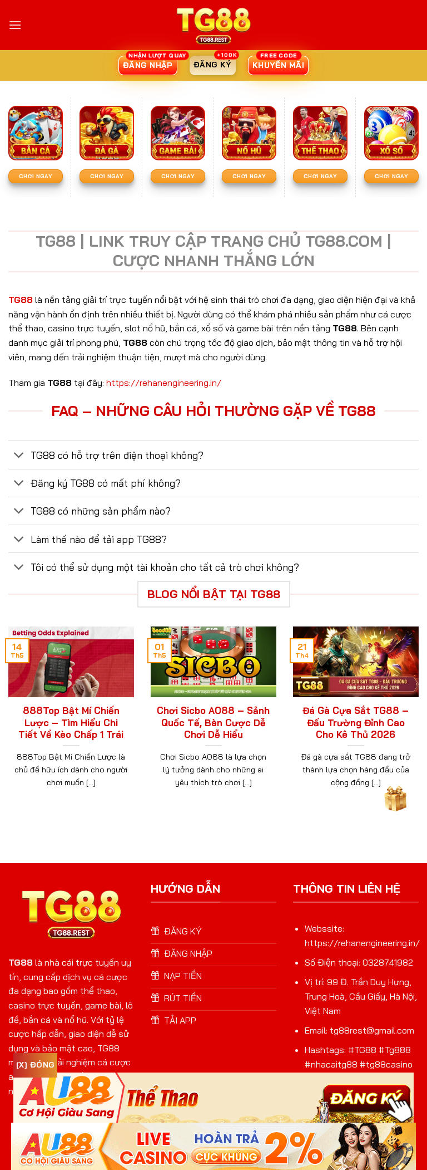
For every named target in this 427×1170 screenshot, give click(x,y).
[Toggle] (19, 456)
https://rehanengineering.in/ (163, 382)
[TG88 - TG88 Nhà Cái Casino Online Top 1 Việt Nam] (213, 25)
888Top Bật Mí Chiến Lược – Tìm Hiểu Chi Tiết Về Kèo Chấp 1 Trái (70, 722)
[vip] (394, 796)
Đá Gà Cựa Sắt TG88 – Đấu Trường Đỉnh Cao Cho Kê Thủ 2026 (355, 722)
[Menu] (15, 24)
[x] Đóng (35, 1065)
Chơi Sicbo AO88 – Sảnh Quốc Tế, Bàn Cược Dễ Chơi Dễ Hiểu (213, 722)
